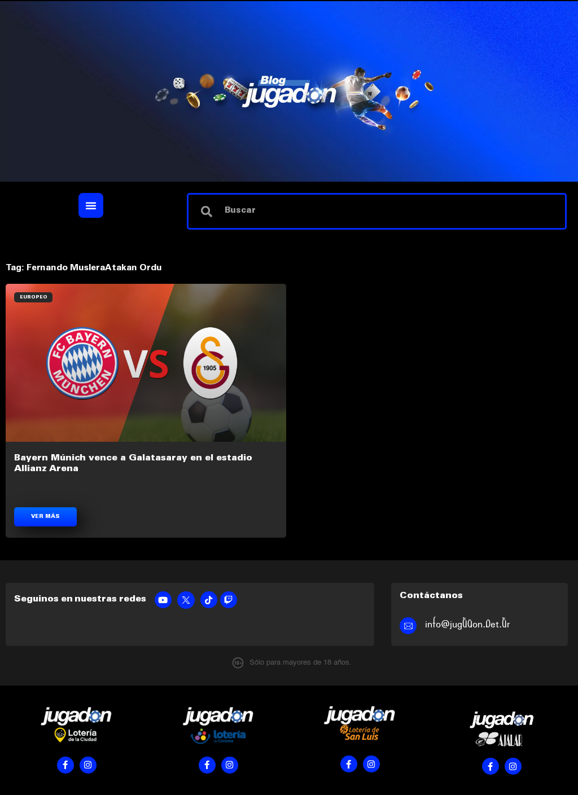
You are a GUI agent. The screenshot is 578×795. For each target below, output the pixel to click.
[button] (90, 205)
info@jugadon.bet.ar (467, 624)
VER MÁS (45, 517)
